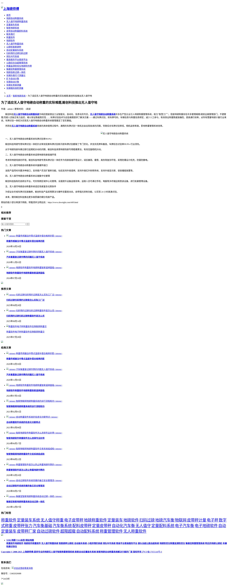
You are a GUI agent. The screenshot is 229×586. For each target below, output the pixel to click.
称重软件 (10, 37)
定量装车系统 (12, 25)
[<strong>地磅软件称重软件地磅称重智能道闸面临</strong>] (34, 267)
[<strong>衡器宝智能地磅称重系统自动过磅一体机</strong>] (34, 496)
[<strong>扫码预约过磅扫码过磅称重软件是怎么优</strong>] (34, 310)
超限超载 (68, 531)
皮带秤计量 (196, 520)
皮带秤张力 (22, 526)
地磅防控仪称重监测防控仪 (172, 543)
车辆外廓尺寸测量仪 (15, 75)
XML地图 (11, 540)
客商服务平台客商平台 (17, 59)
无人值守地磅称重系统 (17, 21)
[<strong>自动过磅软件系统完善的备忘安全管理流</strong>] (34, 480)
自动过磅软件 (48, 531)
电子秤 (212, 520)
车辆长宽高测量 (13, 85)
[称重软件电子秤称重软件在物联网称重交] (26, 326)
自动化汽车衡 (123, 526)
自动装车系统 (80, 543)
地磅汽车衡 (164, 520)
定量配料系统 (162, 526)
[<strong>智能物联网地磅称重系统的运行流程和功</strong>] (34, 401)
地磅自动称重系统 (14, 18)
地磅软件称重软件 (32, 543)
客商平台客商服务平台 (126, 543)
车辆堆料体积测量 (14, 88)
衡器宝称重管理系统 (15, 69)
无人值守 (143, 526)
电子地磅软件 (206, 526)
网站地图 (29, 540)
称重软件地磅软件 (14, 543)
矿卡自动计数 (12, 79)
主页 (8, 96)
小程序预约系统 (94, 543)
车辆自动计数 (12, 82)
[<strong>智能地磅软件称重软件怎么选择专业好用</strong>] (34, 433)
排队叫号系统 (12, 56)
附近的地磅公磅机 (213, 543)
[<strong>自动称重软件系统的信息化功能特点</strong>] (32, 417)
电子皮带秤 (73, 520)
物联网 (180, 520)
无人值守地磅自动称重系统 (26, 114)
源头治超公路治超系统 (148, 543)
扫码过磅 (147, 520)
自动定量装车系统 (14, 50)
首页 (8, 15)
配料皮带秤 (82, 526)
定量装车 (115, 520)
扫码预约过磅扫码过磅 (17, 53)
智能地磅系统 (12, 28)
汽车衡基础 (42, 526)
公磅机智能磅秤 (13, 47)
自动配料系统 (87, 531)
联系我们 (10, 34)
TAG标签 (20, 540)
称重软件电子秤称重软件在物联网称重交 (25, 332)
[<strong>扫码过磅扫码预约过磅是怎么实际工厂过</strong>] (34, 295)
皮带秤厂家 (26, 531)
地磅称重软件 (95, 520)
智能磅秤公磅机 (66, 543)
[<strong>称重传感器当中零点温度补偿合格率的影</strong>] (34, 236)
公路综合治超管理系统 (17, 63)
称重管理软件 (111, 531)
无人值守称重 (52, 520)
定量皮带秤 (101, 526)
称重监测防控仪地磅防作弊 (19, 66)
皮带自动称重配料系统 (17, 31)
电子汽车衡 (184, 526)
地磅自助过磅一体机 (15, 72)
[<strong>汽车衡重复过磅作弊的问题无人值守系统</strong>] (34, 252)
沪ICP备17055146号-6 (152, 552)
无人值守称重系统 (14, 44)
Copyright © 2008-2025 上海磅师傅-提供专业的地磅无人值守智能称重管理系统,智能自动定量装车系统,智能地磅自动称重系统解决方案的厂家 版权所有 (71, 552)
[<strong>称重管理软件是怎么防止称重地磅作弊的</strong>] (34, 464)
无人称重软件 (134, 531)
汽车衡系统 (62, 526)
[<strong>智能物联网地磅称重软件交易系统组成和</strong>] (34, 449)
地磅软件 (10, 40)
